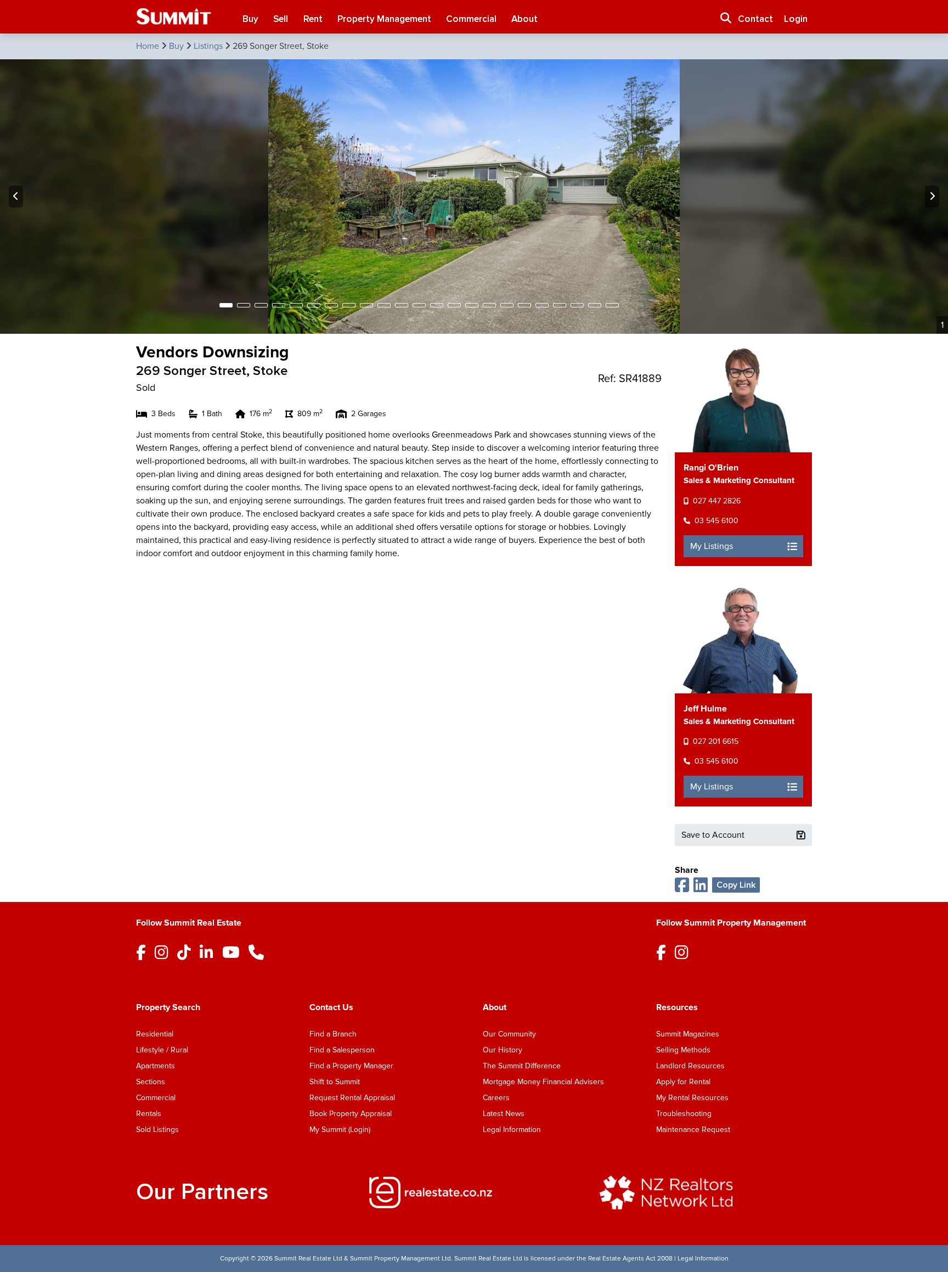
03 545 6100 (716, 520)
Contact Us (331, 1007)
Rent (313, 19)
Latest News (503, 1113)
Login (796, 19)
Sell (280, 19)
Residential (154, 1034)
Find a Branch (333, 1034)
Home (148, 46)
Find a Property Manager (351, 1066)
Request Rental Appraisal (352, 1097)
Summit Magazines (687, 1034)
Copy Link (735, 884)
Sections (150, 1081)
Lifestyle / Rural (162, 1050)
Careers (496, 1097)
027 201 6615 (715, 741)
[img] (473, 1192)
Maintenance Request (693, 1129)
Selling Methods (683, 1050)
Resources (677, 1007)
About (524, 19)
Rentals (148, 1113)
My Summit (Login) (339, 1129)
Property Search (168, 1007)
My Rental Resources (692, 1097)
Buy (250, 19)
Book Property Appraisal (350, 1113)
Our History (502, 1050)
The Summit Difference (522, 1066)
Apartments (155, 1066)
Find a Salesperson (342, 1050)
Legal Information (512, 1129)
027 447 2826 (717, 501)
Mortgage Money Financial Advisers (543, 1081)
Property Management (384, 19)
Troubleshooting (684, 1113)
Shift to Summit (334, 1081)
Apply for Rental (683, 1081)
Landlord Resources (690, 1066)
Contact (755, 19)
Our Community (509, 1034)
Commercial (471, 19)
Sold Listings (157, 1129)
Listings (209, 46)
